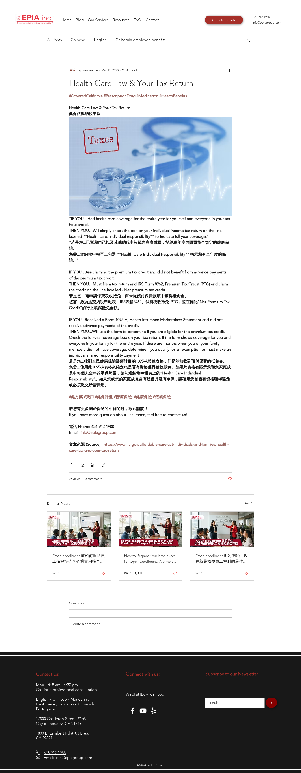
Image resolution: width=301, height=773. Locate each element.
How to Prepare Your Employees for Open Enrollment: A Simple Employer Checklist (149, 558)
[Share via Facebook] (71, 465)
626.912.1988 (55, 752)
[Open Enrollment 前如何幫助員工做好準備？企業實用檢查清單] (79, 529)
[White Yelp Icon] (153, 711)
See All (249, 503)
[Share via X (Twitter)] (82, 465)
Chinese (78, 39)
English (100, 39)
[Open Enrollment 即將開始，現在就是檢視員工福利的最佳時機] (222, 529)
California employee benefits (140, 39)
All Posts (54, 39)
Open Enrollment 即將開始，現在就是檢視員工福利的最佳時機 (221, 558)
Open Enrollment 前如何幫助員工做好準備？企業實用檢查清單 (78, 558)
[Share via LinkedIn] (93, 465)
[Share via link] (103, 465)
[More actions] (229, 70)
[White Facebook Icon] (132, 711)
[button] (121, 19)
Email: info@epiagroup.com (68, 757)
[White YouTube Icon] (143, 711)
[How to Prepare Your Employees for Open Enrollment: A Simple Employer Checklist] (150, 529)
